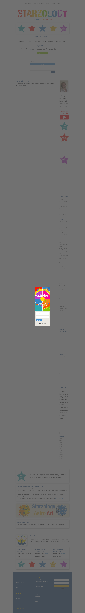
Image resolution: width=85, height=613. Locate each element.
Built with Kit (42, 324)
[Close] (49, 288)
